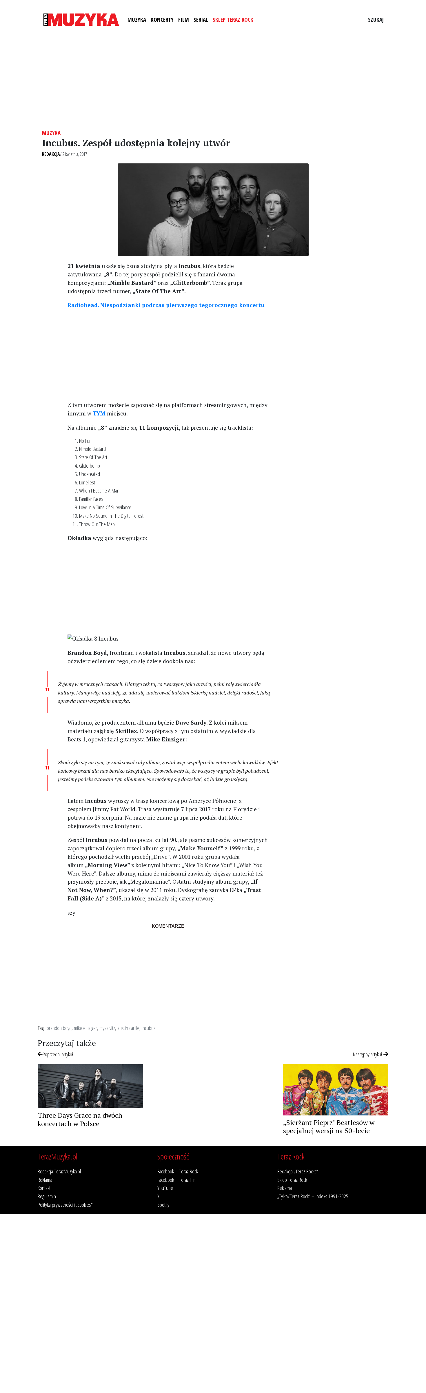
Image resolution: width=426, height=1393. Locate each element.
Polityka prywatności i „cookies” (65, 1204)
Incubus (149, 1028)
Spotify (163, 1204)
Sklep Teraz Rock (233, 19)
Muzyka (137, 19)
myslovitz (107, 1028)
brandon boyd (59, 1028)
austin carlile (128, 1028)
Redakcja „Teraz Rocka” (297, 1171)
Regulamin (47, 1196)
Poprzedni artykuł (58, 1054)
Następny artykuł (368, 1054)
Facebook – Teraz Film (176, 1180)
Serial (201, 19)
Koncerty (162, 19)
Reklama (45, 1180)
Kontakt (44, 1188)
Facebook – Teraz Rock (177, 1171)
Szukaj (376, 19)
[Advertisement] (213, 80)
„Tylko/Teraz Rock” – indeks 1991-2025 (312, 1196)
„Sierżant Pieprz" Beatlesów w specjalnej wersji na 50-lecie (328, 1126)
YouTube (165, 1188)
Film (183, 19)
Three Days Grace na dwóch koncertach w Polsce (80, 1119)
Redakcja (51, 154)
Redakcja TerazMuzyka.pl (59, 1171)
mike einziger (85, 1028)
